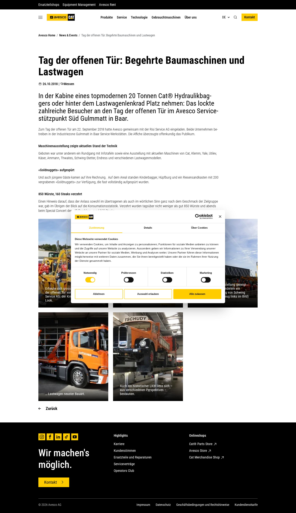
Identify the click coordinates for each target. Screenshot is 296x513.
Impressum (143, 504)
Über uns (191, 17)
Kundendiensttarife (246, 504)
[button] (235, 17)
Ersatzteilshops (48, 5)
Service (122, 17)
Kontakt (249, 17)
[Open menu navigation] (40, 17)
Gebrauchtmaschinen (166, 17)
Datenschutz (163, 504)
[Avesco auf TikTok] (66, 436)
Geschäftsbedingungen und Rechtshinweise (202, 504)
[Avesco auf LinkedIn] (58, 436)
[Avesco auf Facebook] (50, 436)
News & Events (68, 35)
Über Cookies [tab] (199, 227)
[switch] (129, 279)
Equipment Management (79, 5)
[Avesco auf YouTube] (74, 436)
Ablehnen (98, 294)
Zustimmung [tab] (96, 227)
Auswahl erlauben (148, 294)
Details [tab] (148, 227)
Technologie (139, 17)
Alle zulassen (197, 294)
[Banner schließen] (220, 216)
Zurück (51, 408)
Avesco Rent (107, 5)
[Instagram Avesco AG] (41, 436)
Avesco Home (46, 35)
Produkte (107, 17)
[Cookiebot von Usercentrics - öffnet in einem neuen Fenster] (198, 216)
